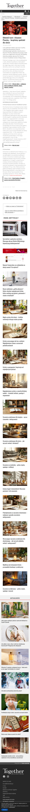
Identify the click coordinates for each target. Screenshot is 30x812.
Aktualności (17, 16)
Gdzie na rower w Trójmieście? (14, 206)
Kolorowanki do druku (8, 799)
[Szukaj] (27, 14)
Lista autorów (25, 763)
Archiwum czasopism (8, 801)
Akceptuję (5, 809)
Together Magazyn (7, 16)
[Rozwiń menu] (1, 11)
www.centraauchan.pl (16, 175)
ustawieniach (12, 807)
